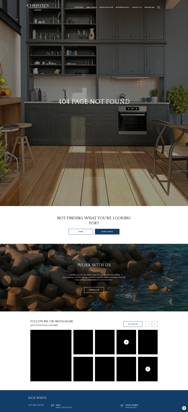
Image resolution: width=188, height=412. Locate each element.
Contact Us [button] (94, 290)
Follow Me (133, 324)
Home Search (107, 232)
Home (80, 232)
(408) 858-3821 (131, 407)
